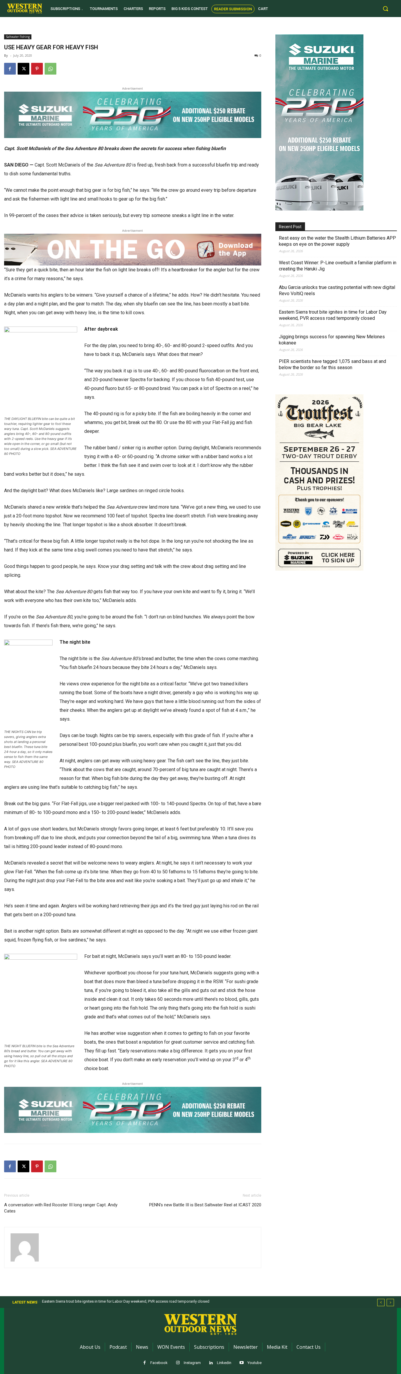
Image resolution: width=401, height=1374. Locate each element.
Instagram (192, 1362)
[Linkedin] (211, 1363)
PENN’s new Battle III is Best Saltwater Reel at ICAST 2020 (205, 1204)
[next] (390, 1302)
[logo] (24, 9)
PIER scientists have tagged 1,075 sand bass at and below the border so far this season (332, 364)
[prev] (381, 1302)
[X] (23, 69)
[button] (385, 8)
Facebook (159, 1362)
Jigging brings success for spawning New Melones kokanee (332, 340)
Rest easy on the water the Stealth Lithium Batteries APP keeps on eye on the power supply (337, 241)
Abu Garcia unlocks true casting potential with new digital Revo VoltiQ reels (337, 290)
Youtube (254, 1362)
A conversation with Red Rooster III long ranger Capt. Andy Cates (60, 1208)
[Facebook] (10, 69)
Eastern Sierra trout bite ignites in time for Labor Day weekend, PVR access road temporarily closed (333, 315)
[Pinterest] (37, 69)
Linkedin (224, 1362)
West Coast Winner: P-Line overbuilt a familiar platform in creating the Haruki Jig (337, 266)
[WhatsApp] (50, 69)
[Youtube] (242, 1363)
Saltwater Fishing (18, 37)
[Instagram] (178, 1363)
